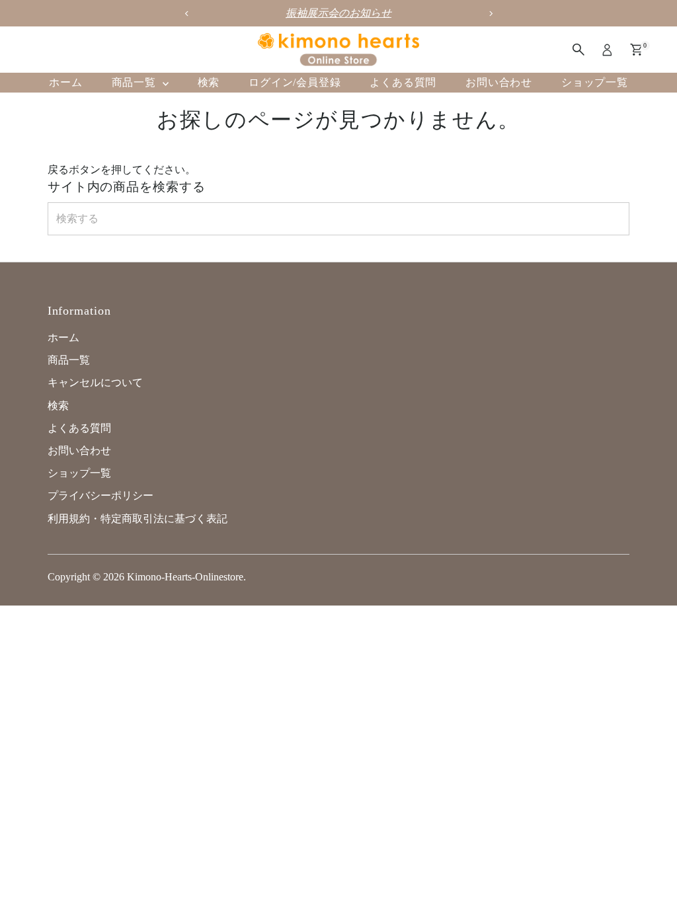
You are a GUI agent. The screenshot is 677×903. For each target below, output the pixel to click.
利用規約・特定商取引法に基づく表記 (137, 518)
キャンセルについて (95, 382)
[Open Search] (578, 50)
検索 (209, 82)
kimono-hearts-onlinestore (185, 576)
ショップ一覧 (594, 82)
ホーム (65, 82)
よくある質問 (403, 82)
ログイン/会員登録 (294, 82)
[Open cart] (636, 50)
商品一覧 (135, 82)
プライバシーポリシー (100, 495)
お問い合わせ (498, 82)
